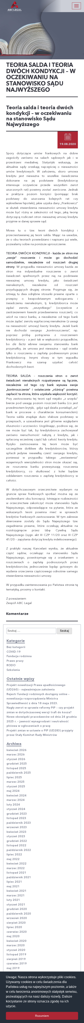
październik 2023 (19, 822)
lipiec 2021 (14, 881)
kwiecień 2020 (17, 941)
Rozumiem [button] (42, 1015)
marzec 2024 (16, 800)
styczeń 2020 (16, 950)
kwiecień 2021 (17, 891)
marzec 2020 (16, 945)
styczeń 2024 (16, 809)
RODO (11, 665)
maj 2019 (13, 968)
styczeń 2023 (16, 836)
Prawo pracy (15, 661)
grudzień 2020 (17, 909)
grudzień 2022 (17, 841)
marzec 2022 (16, 868)
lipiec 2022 (14, 854)
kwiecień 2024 (17, 795)
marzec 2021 (16, 895)
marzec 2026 (16, 754)
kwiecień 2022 (17, 863)
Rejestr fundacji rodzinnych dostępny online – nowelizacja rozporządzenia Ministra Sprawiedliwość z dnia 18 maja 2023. (38, 699)
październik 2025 (19, 772)
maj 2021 (13, 886)
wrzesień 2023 (17, 827)
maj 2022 (13, 859)
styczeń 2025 (16, 786)
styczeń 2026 (16, 759)
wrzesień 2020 (17, 918)
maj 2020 (13, 936)
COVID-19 (14, 651)
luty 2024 (13, 804)
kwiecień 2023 (17, 832)
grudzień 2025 (17, 763)
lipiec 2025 (14, 777)
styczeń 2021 (16, 904)
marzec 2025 (16, 781)
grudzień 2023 (17, 813)
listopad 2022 (16, 845)
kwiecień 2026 (17, 750)
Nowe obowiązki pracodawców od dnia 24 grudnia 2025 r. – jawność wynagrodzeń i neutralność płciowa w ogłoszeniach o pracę (42, 721)
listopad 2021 (16, 872)
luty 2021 (13, 900)
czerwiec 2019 (17, 963)
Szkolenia (13, 670)
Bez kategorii (16, 647)
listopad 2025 (16, 768)
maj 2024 (13, 791)
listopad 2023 (16, 818)
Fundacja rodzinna (19, 656)
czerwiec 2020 (17, 932)
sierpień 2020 (16, 922)
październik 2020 (19, 913)
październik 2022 (19, 850)
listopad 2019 (16, 954)
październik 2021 (19, 877)
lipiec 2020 (14, 927)
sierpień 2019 (16, 959)
